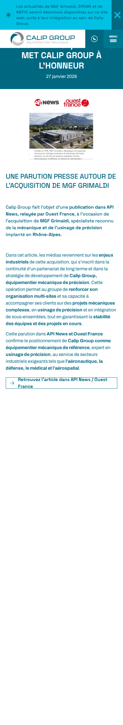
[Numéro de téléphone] (94, 39)
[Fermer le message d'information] (117, 15)
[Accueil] (42, 39)
